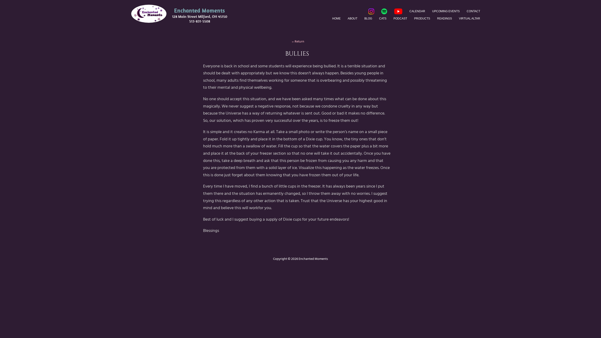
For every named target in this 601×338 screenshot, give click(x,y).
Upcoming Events (446, 11)
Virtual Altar (469, 18)
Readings (444, 18)
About (352, 18)
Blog (368, 18)
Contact (473, 11)
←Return (297, 41)
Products (422, 18)
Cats (382, 18)
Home (336, 18)
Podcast (400, 18)
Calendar (417, 11)
